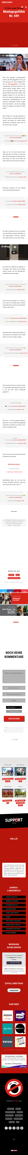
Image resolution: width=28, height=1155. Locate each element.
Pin (17, 591)
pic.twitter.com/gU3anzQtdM (18, 201)
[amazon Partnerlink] (7, 1015)
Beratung (9, 1118)
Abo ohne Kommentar (14, 711)
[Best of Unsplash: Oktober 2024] (20, 774)
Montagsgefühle (13, 84)
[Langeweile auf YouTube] (18, 1128)
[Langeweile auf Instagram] (14, 1128)
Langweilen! (14, 990)
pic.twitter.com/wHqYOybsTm (18, 406)
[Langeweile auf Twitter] (10, 1128)
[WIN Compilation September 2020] (8, 774)
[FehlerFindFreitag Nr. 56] (8, 796)
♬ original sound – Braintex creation (14, 471)
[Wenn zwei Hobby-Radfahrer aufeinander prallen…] (20, 797)
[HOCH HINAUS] (14, 1139)
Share (10, 591)
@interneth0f (8, 523)
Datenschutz (18, 1118)
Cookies (11, 1121)
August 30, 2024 (23, 353)
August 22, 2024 (21, 289)
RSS (18, 1121)
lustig (11, 574)
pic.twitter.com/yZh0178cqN (15, 497)
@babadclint (20, 521)
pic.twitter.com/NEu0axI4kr (15, 173)
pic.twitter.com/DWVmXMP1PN (19, 440)
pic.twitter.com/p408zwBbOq (20, 318)
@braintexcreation (14, 464)
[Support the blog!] (14, 821)
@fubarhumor (15, 520)
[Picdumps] (7, 1041)
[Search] (26, 7)
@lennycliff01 (17, 525)
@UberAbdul (8, 520)
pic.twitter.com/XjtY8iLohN (15, 137)
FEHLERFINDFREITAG (7, 786)
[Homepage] (11, 2)
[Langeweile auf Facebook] (6, 1128)
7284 (16, 1101)
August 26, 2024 (23, 321)
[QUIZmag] (20, 1028)
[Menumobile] (22, 7)
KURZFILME (20, 786)
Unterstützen (10, 1112)
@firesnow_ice (19, 523)
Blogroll (11, 1108)
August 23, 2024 (22, 443)
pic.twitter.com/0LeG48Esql (15, 349)
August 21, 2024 (22, 177)
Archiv (18, 1108)
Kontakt (19, 1112)
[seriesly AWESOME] (20, 1015)
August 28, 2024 (23, 141)
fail (17, 574)
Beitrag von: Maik (14, 571)
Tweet (3, 591)
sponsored (19, 1115)
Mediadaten (9, 1115)
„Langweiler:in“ (12, 957)
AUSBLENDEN (16, 45)
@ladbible (14, 523)
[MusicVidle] (7, 1028)
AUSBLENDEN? (16, 365)
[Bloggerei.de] (14, 1150)
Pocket (24, 591)
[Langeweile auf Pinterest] (22, 1128)
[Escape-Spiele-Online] (20, 1041)
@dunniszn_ (10, 525)
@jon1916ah (14, 521)
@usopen (20, 520)
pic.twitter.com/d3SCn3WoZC (15, 286)
